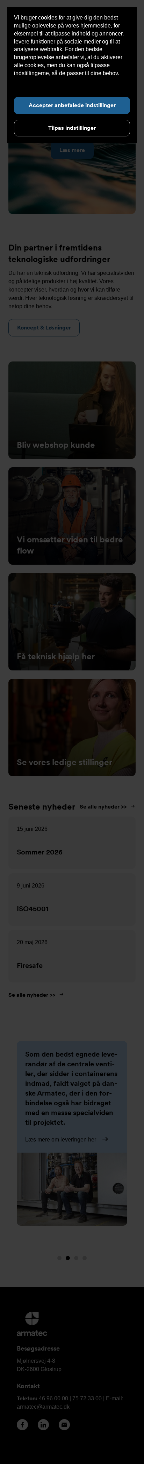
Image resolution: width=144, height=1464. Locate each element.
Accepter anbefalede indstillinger (72, 105)
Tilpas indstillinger (72, 128)
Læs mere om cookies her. (46, 81)
